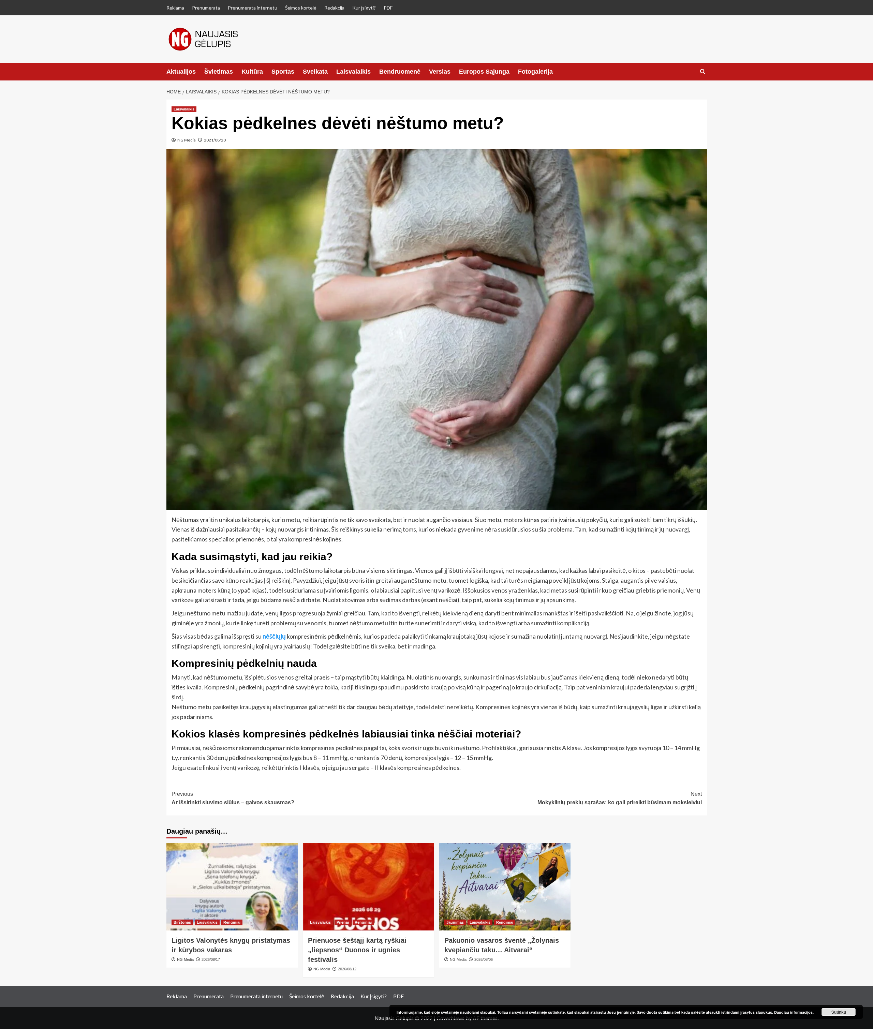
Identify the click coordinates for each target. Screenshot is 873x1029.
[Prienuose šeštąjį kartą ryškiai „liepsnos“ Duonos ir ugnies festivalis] (368, 886)
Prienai (343, 922)
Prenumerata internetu (252, 8)
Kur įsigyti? (364, 8)
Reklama (175, 8)
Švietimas (218, 71)
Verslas (439, 71)
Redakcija (334, 8)
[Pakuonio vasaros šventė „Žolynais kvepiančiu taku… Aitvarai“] (505, 886)
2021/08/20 (215, 140)
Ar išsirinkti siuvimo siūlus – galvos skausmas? (233, 798)
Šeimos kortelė (300, 8)
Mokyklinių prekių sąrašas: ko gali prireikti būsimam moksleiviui (619, 798)
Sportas (282, 71)
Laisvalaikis (353, 71)
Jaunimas (455, 922)
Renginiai (231, 922)
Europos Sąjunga (484, 71)
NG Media (186, 140)
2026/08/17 (211, 959)
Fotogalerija (535, 71)
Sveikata (315, 71)
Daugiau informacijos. (794, 1012)
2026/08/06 (483, 959)
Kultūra (252, 71)
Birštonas (182, 922)
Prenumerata (206, 8)
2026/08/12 (347, 969)
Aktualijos (181, 71)
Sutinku (838, 1012)
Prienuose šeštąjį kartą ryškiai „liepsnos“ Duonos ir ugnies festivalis (357, 950)
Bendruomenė (399, 71)
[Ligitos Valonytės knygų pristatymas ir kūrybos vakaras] (232, 886)
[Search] (702, 72)
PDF (388, 8)
